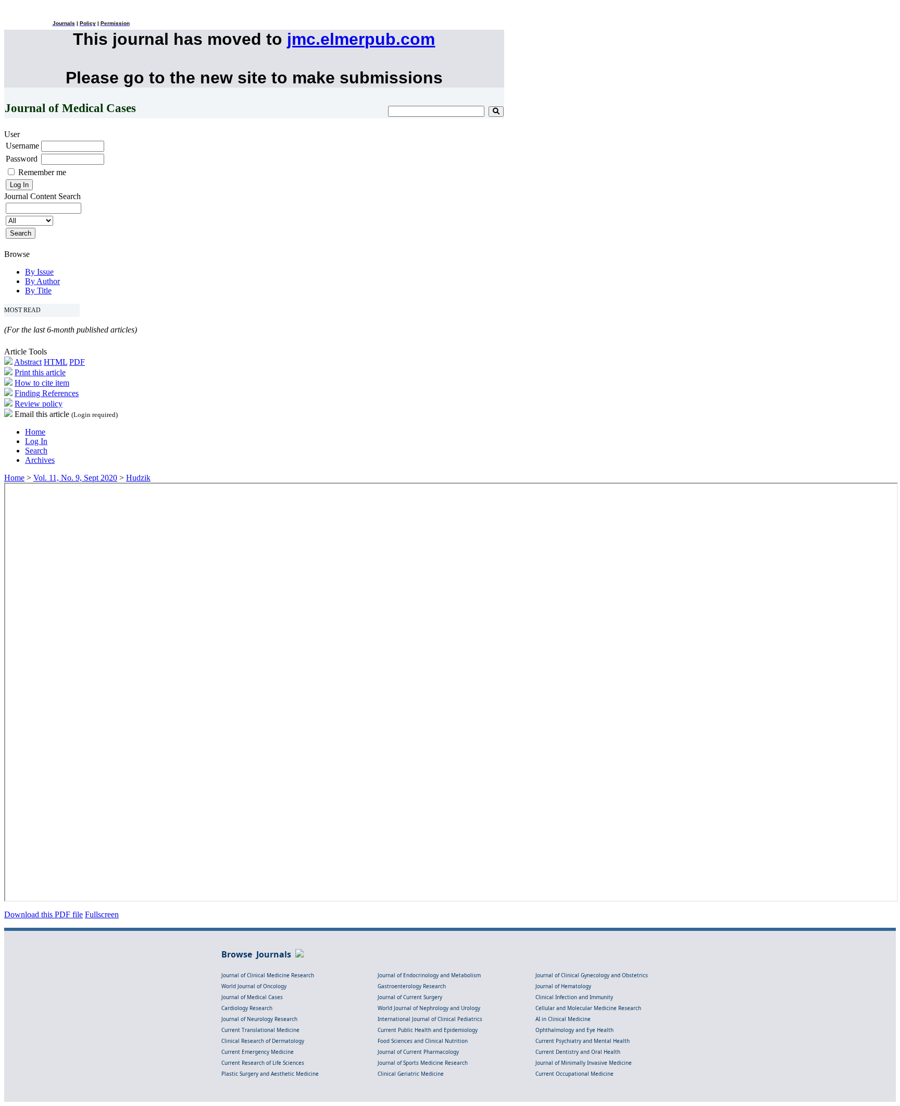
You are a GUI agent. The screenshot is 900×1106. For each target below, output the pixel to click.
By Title (38, 290)
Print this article (40, 372)
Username (22, 145)
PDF (77, 362)
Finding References (47, 393)
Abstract (28, 362)
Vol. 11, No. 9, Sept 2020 (75, 477)
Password (22, 158)
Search (36, 450)
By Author (42, 281)
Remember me (42, 172)
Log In (36, 441)
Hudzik (138, 477)
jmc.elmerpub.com (361, 39)
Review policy (39, 403)
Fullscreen (102, 914)
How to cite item (42, 382)
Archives (40, 460)
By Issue (39, 271)
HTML (55, 362)
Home (35, 431)
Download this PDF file (43, 914)
